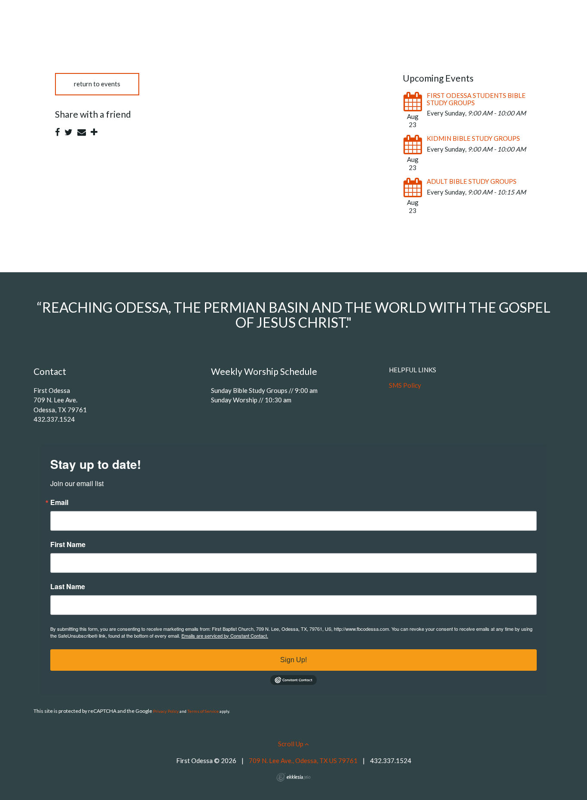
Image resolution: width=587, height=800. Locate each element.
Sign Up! (293, 659)
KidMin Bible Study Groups (473, 138)
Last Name (67, 586)
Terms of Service (203, 711)
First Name (68, 544)
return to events (97, 84)
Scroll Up (291, 744)
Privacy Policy (166, 711)
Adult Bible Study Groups (472, 181)
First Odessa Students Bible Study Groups (476, 98)
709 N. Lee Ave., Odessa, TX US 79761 (303, 760)
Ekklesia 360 (293, 777)
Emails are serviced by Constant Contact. (224, 635)
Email (59, 502)
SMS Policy (405, 385)
